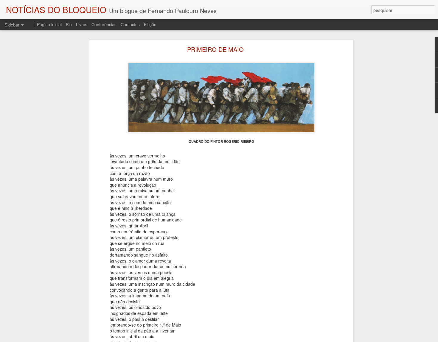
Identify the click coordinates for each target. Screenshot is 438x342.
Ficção (150, 24)
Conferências (104, 24)
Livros (81, 24)
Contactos (130, 24)
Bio (69, 24)
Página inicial (49, 24)
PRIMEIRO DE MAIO (215, 49)
